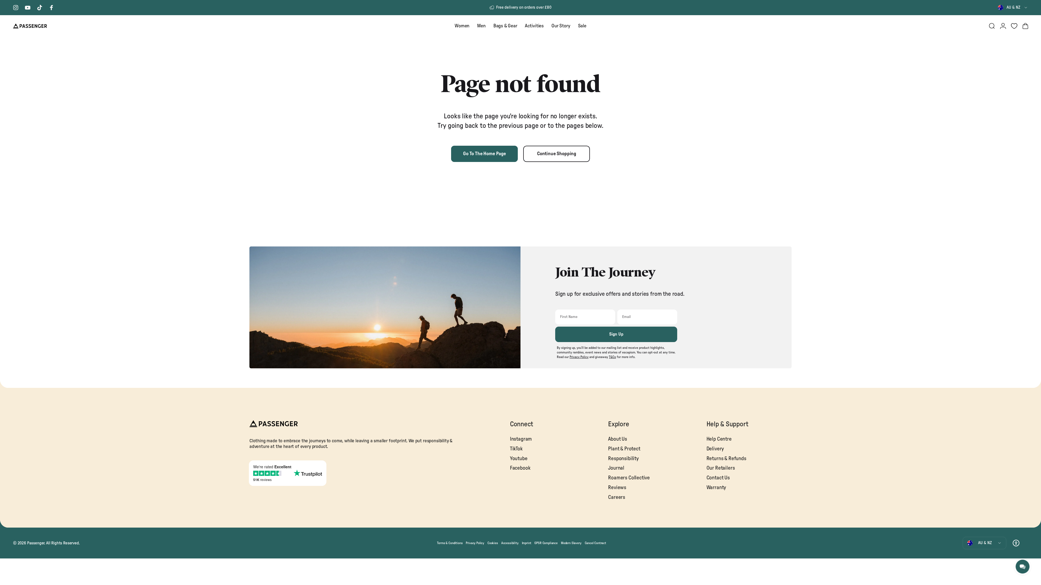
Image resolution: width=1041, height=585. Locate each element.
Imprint (526, 543)
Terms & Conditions (449, 543)
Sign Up (616, 334)
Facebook (520, 468)
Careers (616, 497)
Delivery (715, 448)
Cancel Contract (595, 543)
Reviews (617, 487)
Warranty (716, 487)
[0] (1014, 26)
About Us (617, 439)
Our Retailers (720, 468)
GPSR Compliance (545, 543)
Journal (616, 468)
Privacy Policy (475, 543)
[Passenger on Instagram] (15, 7)
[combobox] (1013, 7)
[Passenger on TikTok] (39, 7)
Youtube (519, 458)
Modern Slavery (571, 543)
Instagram (521, 439)
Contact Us (718, 477)
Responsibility (623, 458)
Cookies (492, 543)
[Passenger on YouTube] (27, 7)
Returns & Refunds (726, 458)
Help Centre (719, 439)
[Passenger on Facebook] (51, 7)
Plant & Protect (624, 448)
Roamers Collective (629, 477)
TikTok (516, 448)
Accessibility (510, 543)
